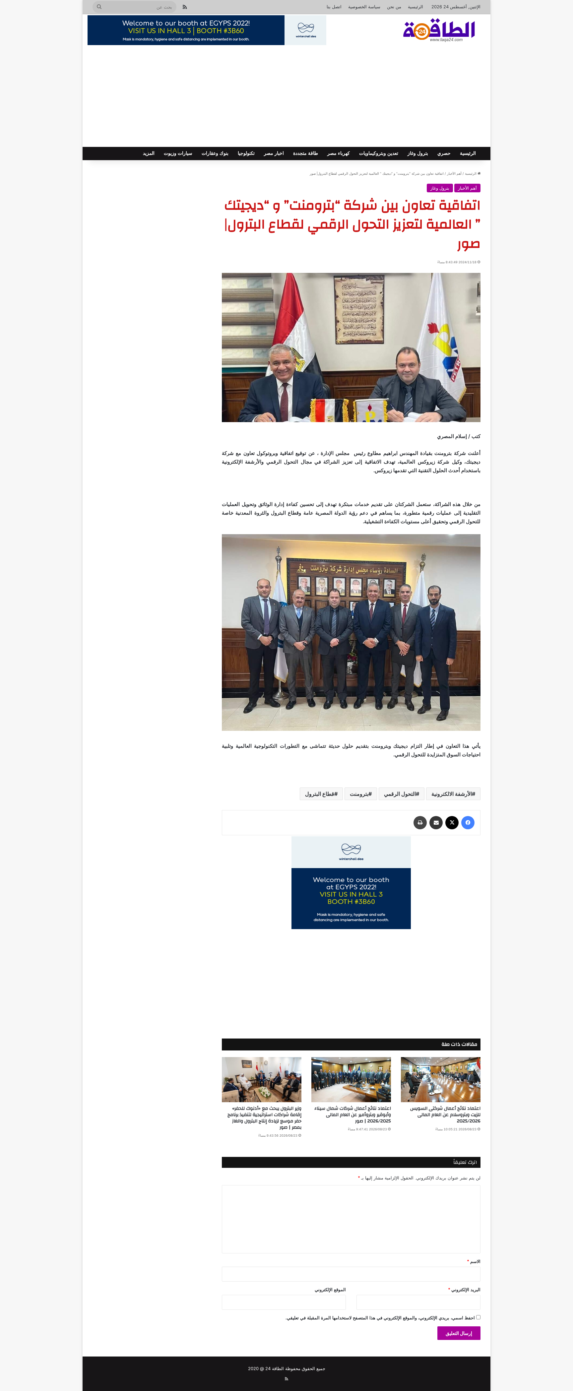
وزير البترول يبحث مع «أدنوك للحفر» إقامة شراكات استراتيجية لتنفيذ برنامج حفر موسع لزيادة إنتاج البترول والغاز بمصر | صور (264, 1118)
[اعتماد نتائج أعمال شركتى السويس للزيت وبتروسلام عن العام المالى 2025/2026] (440, 1079)
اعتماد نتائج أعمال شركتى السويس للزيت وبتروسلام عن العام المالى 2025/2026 (445, 1114)
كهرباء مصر (338, 153)
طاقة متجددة (305, 153)
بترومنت (359, 793)
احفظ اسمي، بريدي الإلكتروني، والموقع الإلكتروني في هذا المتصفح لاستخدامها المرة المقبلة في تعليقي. (380, 1317)
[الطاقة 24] (428, 31)
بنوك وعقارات (215, 153)
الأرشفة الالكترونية (451, 793)
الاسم (473, 1261)
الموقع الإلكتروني (330, 1289)
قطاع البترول (319, 793)
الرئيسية (415, 6)
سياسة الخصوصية (364, 6)
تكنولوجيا (246, 153)
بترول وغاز (418, 153)
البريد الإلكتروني (464, 1289)
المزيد (149, 153)
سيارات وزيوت (178, 153)
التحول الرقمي (400, 793)
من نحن (394, 6)
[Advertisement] (286, 97)
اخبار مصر (274, 153)
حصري (444, 153)
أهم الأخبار (454, 173)
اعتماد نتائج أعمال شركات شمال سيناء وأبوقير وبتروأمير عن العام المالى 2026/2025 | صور (352, 1114)
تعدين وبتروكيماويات (378, 153)
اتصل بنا (334, 6)
